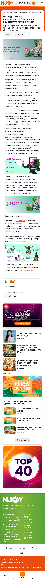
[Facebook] (14, 34)
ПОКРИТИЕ (28, 532)
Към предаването (22, 323)
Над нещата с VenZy (10, 529)
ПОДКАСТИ (28, 522)
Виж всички (21, 440)
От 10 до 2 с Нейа (9, 532)
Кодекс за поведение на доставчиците (13, 562)
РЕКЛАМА (27, 535)
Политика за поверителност (9, 559)
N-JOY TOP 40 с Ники (10, 517)
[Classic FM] (36, 547)
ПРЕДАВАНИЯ (8, 514)
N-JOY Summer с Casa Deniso (27, 410)
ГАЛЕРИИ (27, 525)
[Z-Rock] (22, 553)
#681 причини (10, 286)
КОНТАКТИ (28, 538)
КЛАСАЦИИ (28, 520)
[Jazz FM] (22, 548)
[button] (37, 3)
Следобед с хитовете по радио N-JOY (12, 540)
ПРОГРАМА (28, 528)
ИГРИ (26, 517)
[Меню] (42, 3)
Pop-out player (10, 509)
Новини (9, 13)
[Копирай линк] (26, 34)
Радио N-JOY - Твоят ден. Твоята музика (10, 535)
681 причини (20, 220)
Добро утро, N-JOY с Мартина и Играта (10, 525)
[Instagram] (10, 296)
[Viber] (22, 34)
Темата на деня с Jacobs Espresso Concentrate (29, 429)
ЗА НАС (26, 530)
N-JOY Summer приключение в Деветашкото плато (18, 403)
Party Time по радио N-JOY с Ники (11, 521)
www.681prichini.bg (27, 270)
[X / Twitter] (18, 34)
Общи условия (5, 565)
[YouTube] (15, 296)
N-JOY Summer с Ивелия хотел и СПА (28, 419)
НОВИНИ (27, 514)
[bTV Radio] (9, 548)
